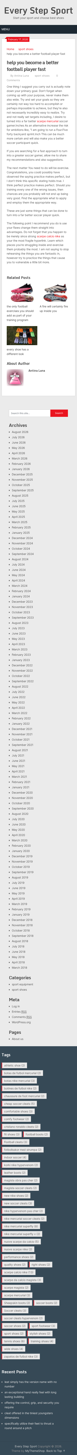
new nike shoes (16, 1195)
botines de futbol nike (20, 1088)
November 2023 (22, 607)
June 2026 (19, 442)
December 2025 (22, 474)
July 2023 (18, 628)
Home (10, 49)
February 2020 (21, 845)
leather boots (14, 1172)
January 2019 (21, 914)
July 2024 (18, 564)
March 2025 (19, 522)
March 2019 (19, 904)
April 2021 (18, 771)
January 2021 (20, 787)
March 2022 (19, 713)
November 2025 (22, 479)
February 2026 (21, 463)
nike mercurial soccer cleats (24, 1218)
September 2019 (23, 872)
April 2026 (18, 453)
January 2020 (21, 851)
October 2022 (21, 676)
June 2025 (19, 506)
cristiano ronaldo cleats (21, 1126)
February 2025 (21, 527)
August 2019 (20, 877)
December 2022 (22, 665)
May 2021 (18, 766)
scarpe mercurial (47, 121)
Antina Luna (21, 75)
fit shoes (12, 1134)
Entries (19, 1011)
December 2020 (22, 792)
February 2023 (21, 654)
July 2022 (18, 691)
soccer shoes (14, 1326)
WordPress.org (21, 1022)
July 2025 (18, 500)
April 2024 (18, 580)
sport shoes (25, 49)
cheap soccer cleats (19, 1103)
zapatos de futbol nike (21, 1356)
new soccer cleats (18, 1203)
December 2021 (22, 729)
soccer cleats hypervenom (23, 1318)
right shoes (41, 1264)
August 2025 (20, 495)
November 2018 (22, 925)
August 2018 (20, 941)
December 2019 (22, 856)
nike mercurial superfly (21, 1226)
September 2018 (23, 935)
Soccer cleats (15, 1310)
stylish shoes (40, 1333)
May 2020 (18, 829)
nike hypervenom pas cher (23, 1211)
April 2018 (18, 962)
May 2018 (18, 957)
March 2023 (19, 649)
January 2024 (21, 596)
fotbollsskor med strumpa (22, 1149)
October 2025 (21, 485)
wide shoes (13, 1348)
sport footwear (43, 1326)
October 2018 (21, 930)
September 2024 (23, 554)
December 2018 (22, 919)
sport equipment (22, 984)
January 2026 (21, 469)
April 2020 (18, 835)
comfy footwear (16, 1119)
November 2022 (22, 670)
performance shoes (18, 1257)
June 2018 (18, 951)
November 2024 (22, 543)
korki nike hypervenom (21, 1165)
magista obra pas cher (21, 1180)
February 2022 (21, 718)
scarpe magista (16, 1287)
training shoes (42, 1341)
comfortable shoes (18, 1111)
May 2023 (18, 638)
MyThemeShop (35, 1450)
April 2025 (18, 516)
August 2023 (20, 622)
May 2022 (18, 702)
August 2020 (20, 813)
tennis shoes (14, 1341)
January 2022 (21, 723)
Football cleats (15, 1142)
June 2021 (18, 760)
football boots (37, 1134)
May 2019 (18, 893)
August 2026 (20, 432)
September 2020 (23, 808)
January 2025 (21, 532)
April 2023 (18, 644)
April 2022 (18, 707)
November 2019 (22, 861)
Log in (16, 1006)
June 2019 (18, 888)
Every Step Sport (38, 10)
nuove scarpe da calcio (21, 1241)
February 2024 (21, 591)
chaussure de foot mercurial (24, 1096)
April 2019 (18, 898)
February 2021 (21, 782)
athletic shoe (14, 1065)
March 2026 (19, 458)
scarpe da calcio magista (22, 1280)
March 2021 (19, 776)
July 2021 (18, 755)
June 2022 (18, 697)
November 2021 (22, 734)
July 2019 (18, 882)
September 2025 (23, 490)
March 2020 (19, 840)
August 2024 (20, 559)
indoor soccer (15, 1157)
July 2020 (18, 819)
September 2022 (23, 681)
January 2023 (21, 660)
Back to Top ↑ (55, 1450)
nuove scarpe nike (18, 1249)
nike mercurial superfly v (22, 1234)
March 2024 (19, 585)
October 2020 (21, 803)
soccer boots (46, 1303)
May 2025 (18, 511)
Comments (22, 1017)
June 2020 (19, 824)
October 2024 (21, 548)
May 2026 (18, 447)
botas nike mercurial (19, 1080)
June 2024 (19, 569)
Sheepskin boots (17, 1303)
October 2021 (21, 739)
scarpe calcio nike (48, 236)
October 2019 (21, 866)
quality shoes (14, 1264)
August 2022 (20, 686)
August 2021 (20, 750)
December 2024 (22, 538)
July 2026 (18, 437)
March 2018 (19, 967)
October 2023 (21, 612)
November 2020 (22, 797)
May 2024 (18, 575)
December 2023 (22, 601)
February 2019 (21, 909)
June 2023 (19, 633)
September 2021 (22, 744)
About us (17, 1039)
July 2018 (18, 946)
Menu (6, 29)
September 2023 (23, 617)
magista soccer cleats (20, 1188)
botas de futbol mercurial (22, 1073)
